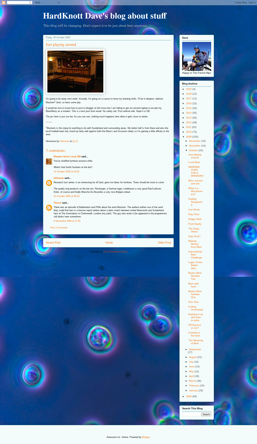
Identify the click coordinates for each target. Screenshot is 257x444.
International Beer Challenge (195, 254)
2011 (189, 127)
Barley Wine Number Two (195, 275)
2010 (189, 131)
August (193, 357)
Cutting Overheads (195, 308)
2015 (189, 108)
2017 (189, 98)
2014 (189, 112)
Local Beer (194, 162)
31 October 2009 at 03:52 (66, 171)
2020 (189, 89)
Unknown (59, 178)
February (194, 385)
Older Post (164, 242)
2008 (189, 396)
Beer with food (193, 285)
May (191, 371)
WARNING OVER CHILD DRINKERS (195, 171)
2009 (189, 136)
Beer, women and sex (195, 182)
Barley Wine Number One (195, 294)
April (192, 376)
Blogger (146, 437)
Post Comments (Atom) (115, 251)
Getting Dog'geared (195, 201)
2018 (189, 93)
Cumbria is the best (194, 334)
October (194, 150)
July (191, 361)
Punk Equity (194, 223)
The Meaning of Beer (195, 342)
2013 (189, 117)
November (195, 145)
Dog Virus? (194, 236)
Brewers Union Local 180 (67, 156)
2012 (189, 122)
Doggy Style (195, 219)
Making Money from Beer (195, 244)
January (194, 390)
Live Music (194, 209)
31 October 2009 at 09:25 (66, 196)
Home (109, 242)
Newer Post (53, 242)
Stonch (57, 202)
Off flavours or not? (194, 326)
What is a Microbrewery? (195, 191)
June (192, 366)
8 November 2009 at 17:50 (67, 221)
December (195, 141)
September (195, 349)
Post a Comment (58, 227)
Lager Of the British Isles (195, 265)
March (193, 380)
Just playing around (194, 156)
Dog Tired (193, 214)
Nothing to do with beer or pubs (195, 317)
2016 (189, 103)
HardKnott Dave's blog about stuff (104, 15)
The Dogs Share (193, 230)
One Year (193, 301)
